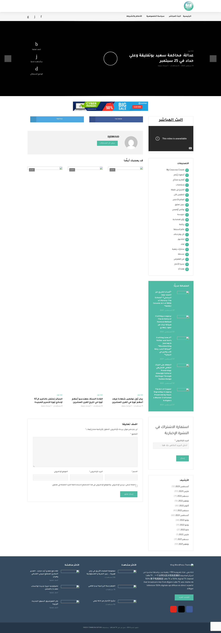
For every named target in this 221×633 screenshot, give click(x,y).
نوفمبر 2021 (184, 544)
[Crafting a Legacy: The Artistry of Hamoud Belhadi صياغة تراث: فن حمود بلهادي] (183, 319)
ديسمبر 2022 (183, 496)
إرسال (182, 458)
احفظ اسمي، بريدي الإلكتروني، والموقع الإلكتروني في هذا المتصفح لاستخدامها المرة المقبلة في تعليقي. (93, 485)
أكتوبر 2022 (184, 506)
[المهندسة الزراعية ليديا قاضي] (127, 591)
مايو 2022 (185, 530)
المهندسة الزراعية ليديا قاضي (101, 586)
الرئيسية (187, 16)
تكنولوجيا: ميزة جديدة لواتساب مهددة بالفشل (44, 587)
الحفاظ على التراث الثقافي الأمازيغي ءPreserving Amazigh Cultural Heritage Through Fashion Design (163, 372)
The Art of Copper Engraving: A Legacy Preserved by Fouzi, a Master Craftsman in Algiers (162, 395)
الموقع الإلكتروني (61, 472)
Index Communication (92, 627)
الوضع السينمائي (36, 74)
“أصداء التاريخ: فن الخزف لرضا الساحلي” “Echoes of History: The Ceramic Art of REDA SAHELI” (162, 299)
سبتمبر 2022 (183, 511)
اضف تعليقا (36, 49)
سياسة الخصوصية (155, 16)
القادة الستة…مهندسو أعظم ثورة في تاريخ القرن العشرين (87, 401)
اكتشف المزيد (184, 597)
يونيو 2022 (184, 525)
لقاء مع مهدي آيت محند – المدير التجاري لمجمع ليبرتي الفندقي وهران (44, 574)
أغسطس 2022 (182, 516)
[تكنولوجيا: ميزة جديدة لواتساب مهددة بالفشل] (70, 591)
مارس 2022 (184, 535)
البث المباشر (175, 16)
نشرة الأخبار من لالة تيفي (104, 601)
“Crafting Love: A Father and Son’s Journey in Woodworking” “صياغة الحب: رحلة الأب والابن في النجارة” (162, 346)
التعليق (133, 434)
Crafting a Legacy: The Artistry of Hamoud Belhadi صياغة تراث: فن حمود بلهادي (163, 322)
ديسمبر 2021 (183, 540)
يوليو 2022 (184, 520)
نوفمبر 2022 (183, 501)
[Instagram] (181, 609)
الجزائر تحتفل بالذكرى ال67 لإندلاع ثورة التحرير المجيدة (48, 401)
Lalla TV (113, 627)
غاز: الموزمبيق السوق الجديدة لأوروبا (45, 602)
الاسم (134, 472)
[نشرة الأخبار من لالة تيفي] (127, 606)
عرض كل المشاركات (107, 143)
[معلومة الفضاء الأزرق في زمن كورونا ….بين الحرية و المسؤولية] (127, 576)
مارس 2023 (184, 492)
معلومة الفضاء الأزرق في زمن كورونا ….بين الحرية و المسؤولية (101, 572)
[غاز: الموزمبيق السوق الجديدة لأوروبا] (70, 606)
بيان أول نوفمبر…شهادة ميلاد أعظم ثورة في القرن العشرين (127, 401)
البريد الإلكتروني (96, 472)
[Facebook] (189, 609)
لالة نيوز (190, 51)
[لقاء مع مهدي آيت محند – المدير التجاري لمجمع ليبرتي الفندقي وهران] (70, 576)
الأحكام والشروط (134, 16)
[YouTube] (173, 609)
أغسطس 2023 (182, 487)
